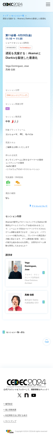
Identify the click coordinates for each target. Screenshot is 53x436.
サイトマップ (10, 421)
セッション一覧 (17, 15)
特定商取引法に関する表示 (16, 415)
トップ (5, 15)
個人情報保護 (10, 409)
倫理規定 (9, 403)
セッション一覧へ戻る (15, 332)
